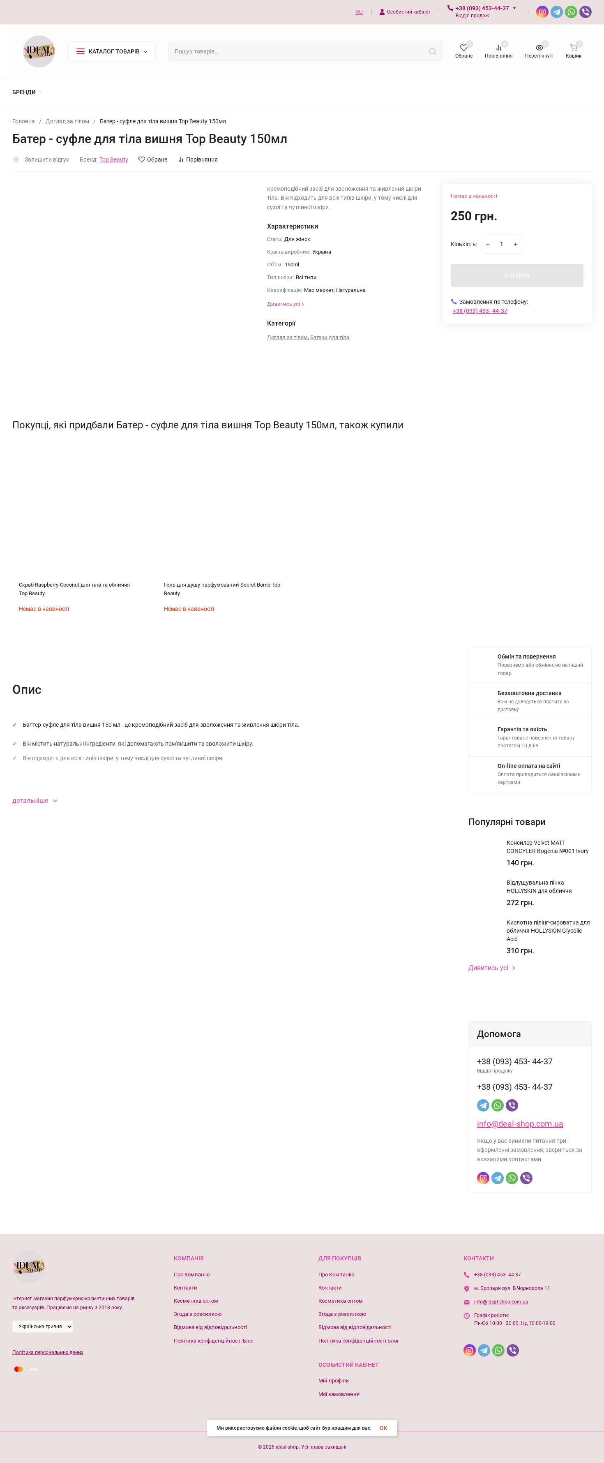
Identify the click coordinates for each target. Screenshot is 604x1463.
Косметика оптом (196, 1301)
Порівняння (202, 159)
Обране (157, 159)
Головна (23, 121)
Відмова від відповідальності (210, 1327)
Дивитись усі (488, 968)
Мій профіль (333, 1380)
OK (383, 1428)
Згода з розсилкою (198, 1314)
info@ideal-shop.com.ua (501, 1302)
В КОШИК (517, 275)
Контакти (185, 1288)
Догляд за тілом (67, 121)
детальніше (31, 800)
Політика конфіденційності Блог (214, 1341)
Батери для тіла (329, 337)
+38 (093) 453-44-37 (482, 8)
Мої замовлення (339, 1394)
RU (359, 12)
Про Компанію (192, 1274)
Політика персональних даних (47, 1352)
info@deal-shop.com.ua (520, 1124)
